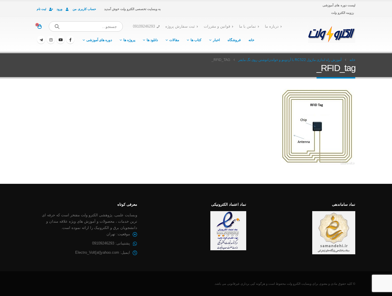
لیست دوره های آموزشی (339, 5)
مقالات (174, 40)
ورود (59, 9)
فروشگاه (234, 40)
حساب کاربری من (84, 9)
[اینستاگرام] (51, 40)
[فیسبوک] (70, 40)
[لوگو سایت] (331, 34)
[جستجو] (57, 26)
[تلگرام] (41, 40)
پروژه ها (129, 40)
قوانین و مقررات (217, 26)
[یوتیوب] (61, 40)
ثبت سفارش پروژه (180, 26)
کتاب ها (196, 40)
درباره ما (272, 26)
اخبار (216, 40)
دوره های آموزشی (99, 40)
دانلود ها (152, 40)
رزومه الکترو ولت (342, 12)
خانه (251, 40)
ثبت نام (41, 9)
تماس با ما (247, 26)
